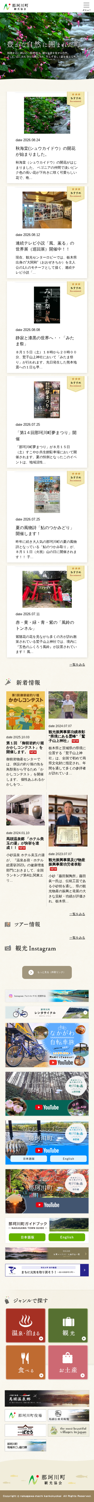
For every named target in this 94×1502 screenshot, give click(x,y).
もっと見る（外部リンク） (51, 972)
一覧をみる (77, 664)
